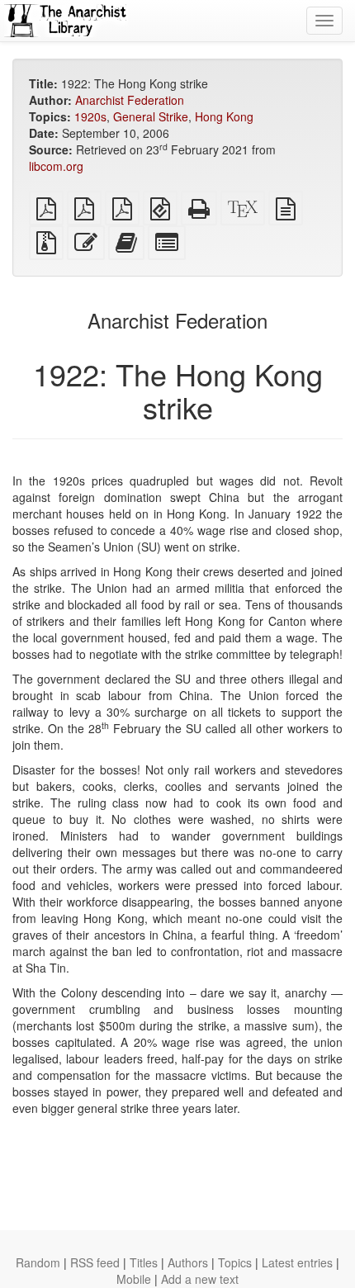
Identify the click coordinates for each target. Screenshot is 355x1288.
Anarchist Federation (129, 100)
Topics (235, 1262)
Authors (188, 1262)
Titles (144, 1262)
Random (38, 1262)
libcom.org (56, 166)
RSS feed (95, 1262)
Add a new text (200, 1279)
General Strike (150, 116)
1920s (90, 116)
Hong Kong (224, 116)
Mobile (133, 1279)
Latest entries (297, 1262)
